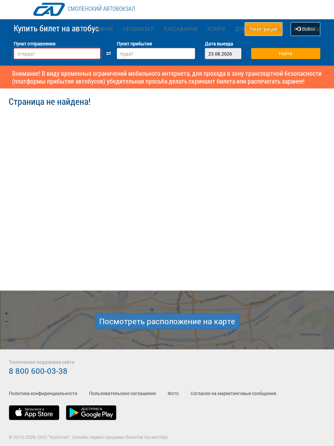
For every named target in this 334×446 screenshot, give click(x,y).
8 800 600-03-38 (38, 371)
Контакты (307, 28)
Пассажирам (180, 28)
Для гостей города (259, 28)
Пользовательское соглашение (122, 393)
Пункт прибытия (134, 43)
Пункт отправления (34, 43)
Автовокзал (138, 28)
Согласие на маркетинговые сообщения (233, 393)
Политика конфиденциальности (43, 393)
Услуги (216, 28)
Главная (102, 28)
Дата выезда (219, 43)
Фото (173, 393)
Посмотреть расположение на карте (167, 321)
